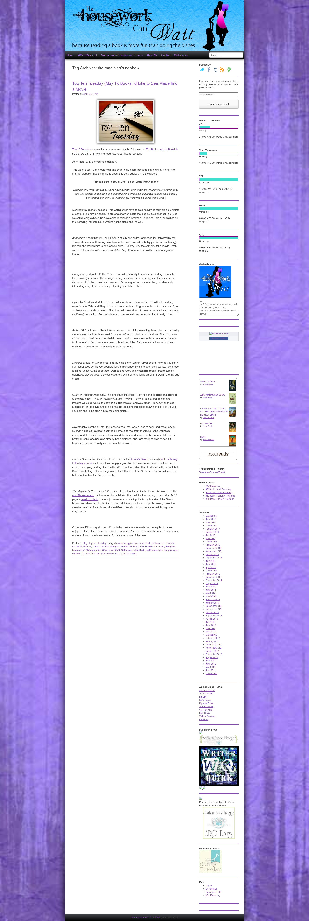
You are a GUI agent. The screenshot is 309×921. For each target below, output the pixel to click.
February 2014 (213, 599)
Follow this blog (218, 338)
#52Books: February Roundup (220, 495)
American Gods (207, 381)
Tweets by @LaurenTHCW (212, 472)
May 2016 (210, 538)
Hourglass (170, 546)
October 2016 (212, 531)
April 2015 (211, 567)
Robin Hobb (138, 550)
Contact (165, 55)
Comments (213, 891)
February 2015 (213, 573)
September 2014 (214, 580)
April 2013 (211, 631)
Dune (203, 436)
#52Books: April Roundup (218, 489)
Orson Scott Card (111, 550)
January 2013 (212, 641)
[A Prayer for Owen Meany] (232, 403)
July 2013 (210, 621)
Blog (85, 543)
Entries (211, 888)
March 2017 (211, 525)
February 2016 (213, 544)
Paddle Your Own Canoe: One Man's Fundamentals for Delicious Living (214, 411)
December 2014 (213, 576)
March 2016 (211, 541)
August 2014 (212, 583)
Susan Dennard (207, 690)
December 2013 (213, 605)
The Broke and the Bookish (162, 149)
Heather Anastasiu (154, 546)
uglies (103, 553)
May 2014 (210, 592)
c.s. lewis (77, 546)
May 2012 (210, 666)
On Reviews (181, 55)
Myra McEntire (93, 550)
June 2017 (211, 518)
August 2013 (212, 618)
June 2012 (211, 663)
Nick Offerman (208, 417)
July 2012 (210, 660)
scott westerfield (154, 550)
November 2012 (213, 647)
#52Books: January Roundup (220, 498)
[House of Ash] (232, 431)
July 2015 (210, 560)
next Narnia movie (83, 495)
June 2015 (211, 563)
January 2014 (212, 602)
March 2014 (211, 596)
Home (70, 55)
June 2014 (211, 589)
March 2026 (211, 515)
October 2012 (212, 650)
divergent (115, 546)
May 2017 (210, 522)
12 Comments (129, 553)
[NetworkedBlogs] (218, 333)
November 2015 (213, 551)
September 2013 (214, 615)
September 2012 (214, 654)
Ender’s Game (139, 459)
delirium (87, 546)
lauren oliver (78, 550)
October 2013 (212, 612)
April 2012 (211, 670)
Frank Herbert (208, 439)
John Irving (207, 397)
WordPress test (213, 485)
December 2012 (213, 644)
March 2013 (211, 634)
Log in (209, 885)
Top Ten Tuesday (97, 543)
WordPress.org (213, 895)
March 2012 (211, 673)
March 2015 (211, 570)
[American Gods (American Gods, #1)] (232, 389)
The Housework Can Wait (145, 917)
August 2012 (212, 657)
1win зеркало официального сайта (122, 55)
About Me (152, 55)
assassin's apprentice (127, 543)
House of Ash (206, 423)
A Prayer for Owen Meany (212, 394)
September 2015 (214, 557)
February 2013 (213, 637)
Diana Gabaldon (100, 546)
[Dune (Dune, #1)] (232, 444)
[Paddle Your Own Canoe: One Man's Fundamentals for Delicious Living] (232, 416)
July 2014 (210, 586)
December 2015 (213, 547)
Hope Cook (207, 426)
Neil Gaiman (208, 384)
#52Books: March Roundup (219, 492)
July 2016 (210, 535)
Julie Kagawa (205, 693)
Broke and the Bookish (163, 543)
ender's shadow (128, 546)
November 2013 (213, 608)
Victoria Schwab (207, 716)
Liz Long (203, 696)
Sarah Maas (205, 699)
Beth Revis (204, 712)
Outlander (126, 550)
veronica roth (113, 553)
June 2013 (211, 625)
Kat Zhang (204, 719)
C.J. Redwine (205, 709)
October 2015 (212, 554)
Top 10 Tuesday (81, 149)
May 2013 (210, 628)
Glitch (141, 546)
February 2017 (213, 528)
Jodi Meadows (206, 706)
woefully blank (89, 499)
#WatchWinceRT (87, 55)
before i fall (144, 543)
